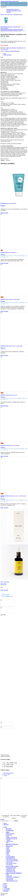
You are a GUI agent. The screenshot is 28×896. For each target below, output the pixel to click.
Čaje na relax (9, 862)
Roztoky (8, 849)
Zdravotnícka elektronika (12, 880)
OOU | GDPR (6, 774)
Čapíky (8, 847)
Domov (2, 14)
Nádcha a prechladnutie (11, 837)
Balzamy (8, 851)
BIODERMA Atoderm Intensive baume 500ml (10, 299)
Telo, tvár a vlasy (9, 14)
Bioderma (7, 51)
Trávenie (8, 840)
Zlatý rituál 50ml (5, 581)
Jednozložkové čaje (10, 858)
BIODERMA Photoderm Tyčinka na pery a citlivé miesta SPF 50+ (13, 496)
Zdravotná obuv (10, 879)
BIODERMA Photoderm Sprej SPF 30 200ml (10, 445)
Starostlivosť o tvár (17, 14)
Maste (7, 848)
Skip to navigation (5, 1)
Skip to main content (13, 1)
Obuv (7, 874)
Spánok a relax (9, 841)
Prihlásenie (5, 891)
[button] (4, 212)
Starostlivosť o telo (10, 868)
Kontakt (5, 775)
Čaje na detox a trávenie (11, 859)
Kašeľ (7, 836)
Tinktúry (8, 855)
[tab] (4, 53)
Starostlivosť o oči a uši (11, 838)
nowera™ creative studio (14, 816)
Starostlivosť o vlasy (11, 871)
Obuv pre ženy (9, 878)
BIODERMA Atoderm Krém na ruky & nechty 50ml (11, 345)
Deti (7, 842)
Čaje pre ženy (9, 864)
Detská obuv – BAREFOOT (12, 877)
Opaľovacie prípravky (11, 47)
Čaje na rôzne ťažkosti (11, 863)
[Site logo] (14, 4)
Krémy (7, 852)
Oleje (7, 853)
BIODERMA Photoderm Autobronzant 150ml (11, 30)
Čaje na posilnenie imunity (12, 860)
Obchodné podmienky (8, 773)
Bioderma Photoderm (15, 51)
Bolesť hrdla (9, 834)
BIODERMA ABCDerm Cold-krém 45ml (10, 26)
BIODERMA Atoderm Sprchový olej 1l (9, 395)
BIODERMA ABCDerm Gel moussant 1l (9, 252)
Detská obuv (9, 875)
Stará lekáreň (3, 583)
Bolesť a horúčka (10, 833)
